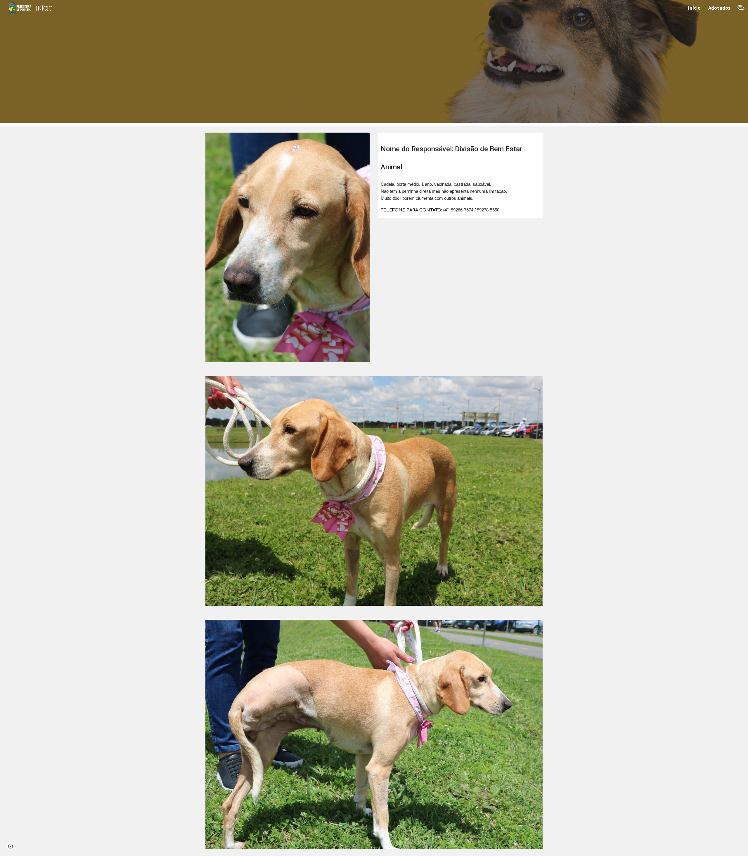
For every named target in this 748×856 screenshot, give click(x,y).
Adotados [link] (719, 8)
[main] (460, 155)
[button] (741, 8)
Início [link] (694, 8)
